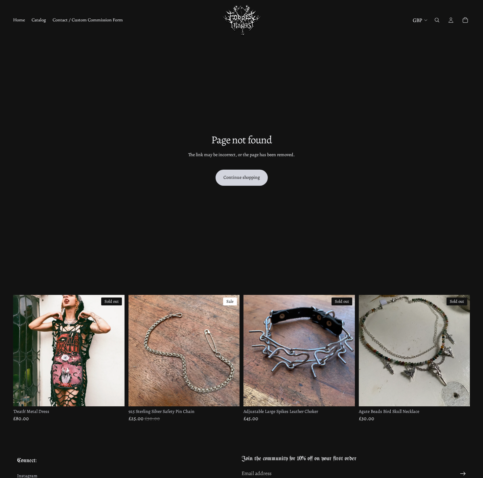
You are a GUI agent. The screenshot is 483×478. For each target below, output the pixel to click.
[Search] (437, 20)
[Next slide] (115, 351)
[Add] (229, 396)
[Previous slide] (23, 351)
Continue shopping (241, 177)
